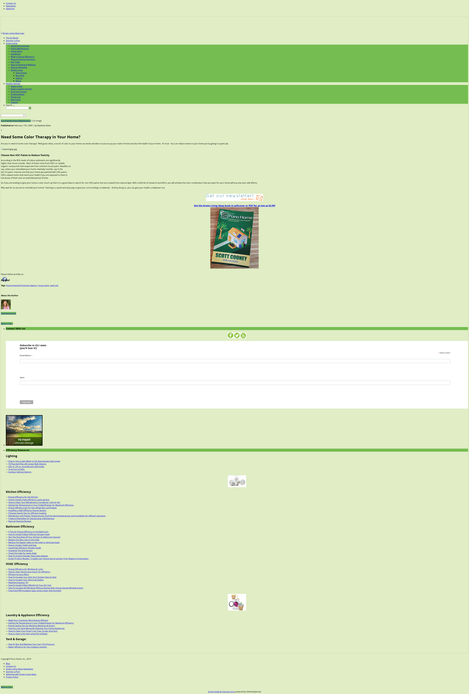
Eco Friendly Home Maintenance (16, 120)
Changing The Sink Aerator (20, 550)
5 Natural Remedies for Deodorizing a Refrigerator (31, 518)
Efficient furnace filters (18, 574)
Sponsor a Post (13, 40)
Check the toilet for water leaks (22, 553)
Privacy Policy (12, 677)
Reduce (19, 78)
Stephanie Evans (8, 313)
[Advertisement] (234, 25)
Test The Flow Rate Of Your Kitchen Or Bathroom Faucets (34, 537)
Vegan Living (16, 86)
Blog (8, 663)
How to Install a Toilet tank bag (22, 545)
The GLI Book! (12, 38)
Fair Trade (15, 62)
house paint (43, 285)
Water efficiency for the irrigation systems (27, 647)
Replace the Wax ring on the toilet (23, 539)
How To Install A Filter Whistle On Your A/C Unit (29, 585)
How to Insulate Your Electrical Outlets (26, 580)
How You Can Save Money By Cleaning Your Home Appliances (36, 628)
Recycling (20, 75)
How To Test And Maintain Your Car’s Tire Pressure (31, 644)
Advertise (10, 8)
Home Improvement (20, 46)
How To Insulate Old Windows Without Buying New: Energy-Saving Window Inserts (45, 588)
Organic (14, 102)
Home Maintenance (20, 48)
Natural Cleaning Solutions (23, 59)
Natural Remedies (19, 67)
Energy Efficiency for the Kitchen (23, 497)
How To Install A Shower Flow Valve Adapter (28, 556)
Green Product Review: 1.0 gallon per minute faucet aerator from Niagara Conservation (48, 558)
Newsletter (11, 6)
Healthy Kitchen (13, 83)
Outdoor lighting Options (19, 472)
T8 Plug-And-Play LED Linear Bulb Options (27, 464)
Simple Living (17, 70)
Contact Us (11, 3)
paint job (54, 285)
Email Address (26, 355)
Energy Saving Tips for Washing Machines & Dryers (31, 625)
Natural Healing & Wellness (23, 64)
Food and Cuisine (19, 91)
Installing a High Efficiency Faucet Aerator (27, 510)
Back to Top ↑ (7, 323)
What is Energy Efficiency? (22, 56)
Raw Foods (16, 99)
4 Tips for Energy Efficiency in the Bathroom (28, 531)
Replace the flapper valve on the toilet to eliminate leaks (34, 542)
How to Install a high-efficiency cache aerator (29, 499)
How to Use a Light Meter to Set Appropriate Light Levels (34, 461)
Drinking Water (18, 94)
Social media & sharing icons (221, 691)
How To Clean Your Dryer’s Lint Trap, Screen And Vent (32, 631)
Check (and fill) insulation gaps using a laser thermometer (34, 590)
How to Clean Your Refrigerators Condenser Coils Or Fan (34, 502)
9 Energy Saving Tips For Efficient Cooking (27, 513)
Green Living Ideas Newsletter (19, 669)
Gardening (16, 54)
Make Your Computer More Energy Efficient (28, 620)
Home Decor (16, 51)
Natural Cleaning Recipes (19, 521)
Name (22, 377)
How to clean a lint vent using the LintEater (28, 633)
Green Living (11, 43)
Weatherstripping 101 (18, 582)
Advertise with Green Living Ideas (21, 674)
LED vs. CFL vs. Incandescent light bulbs (26, 466)
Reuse (18, 81)
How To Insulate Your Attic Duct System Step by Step (32, 577)
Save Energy (21, 72)
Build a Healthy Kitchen (21, 89)
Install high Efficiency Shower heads (24, 547)
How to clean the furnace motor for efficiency (29, 571)
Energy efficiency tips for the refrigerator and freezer (32, 507)
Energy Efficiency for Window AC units (25, 569)
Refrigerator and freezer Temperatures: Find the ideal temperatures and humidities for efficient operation (57, 515)
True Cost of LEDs (16, 469)
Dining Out (16, 97)
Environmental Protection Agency (21, 285)
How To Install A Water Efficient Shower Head (29, 534)
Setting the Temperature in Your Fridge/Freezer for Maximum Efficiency (41, 505)
